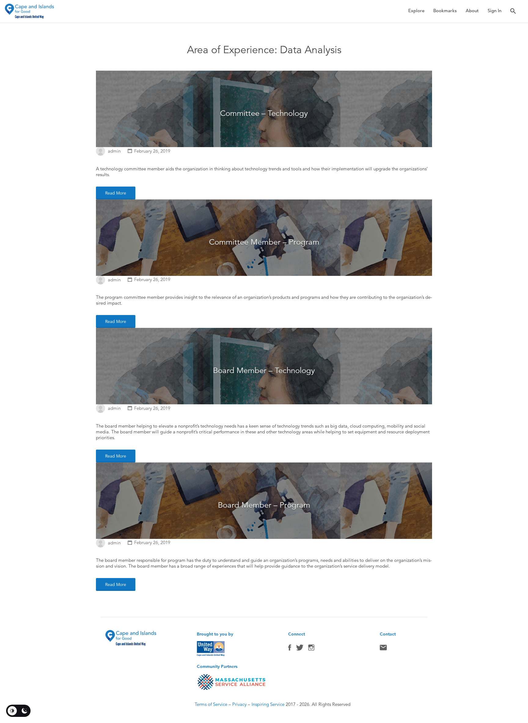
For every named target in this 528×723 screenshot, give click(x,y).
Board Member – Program (264, 505)
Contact (383, 648)
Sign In (494, 10)
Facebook (289, 648)
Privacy (239, 704)
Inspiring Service (267, 704)
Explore (416, 10)
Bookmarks (445, 10)
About (472, 10)
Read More (115, 193)
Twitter (299, 648)
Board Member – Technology (264, 370)
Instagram (311, 648)
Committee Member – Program (264, 242)
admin (114, 151)
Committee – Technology (264, 113)
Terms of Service (211, 704)
